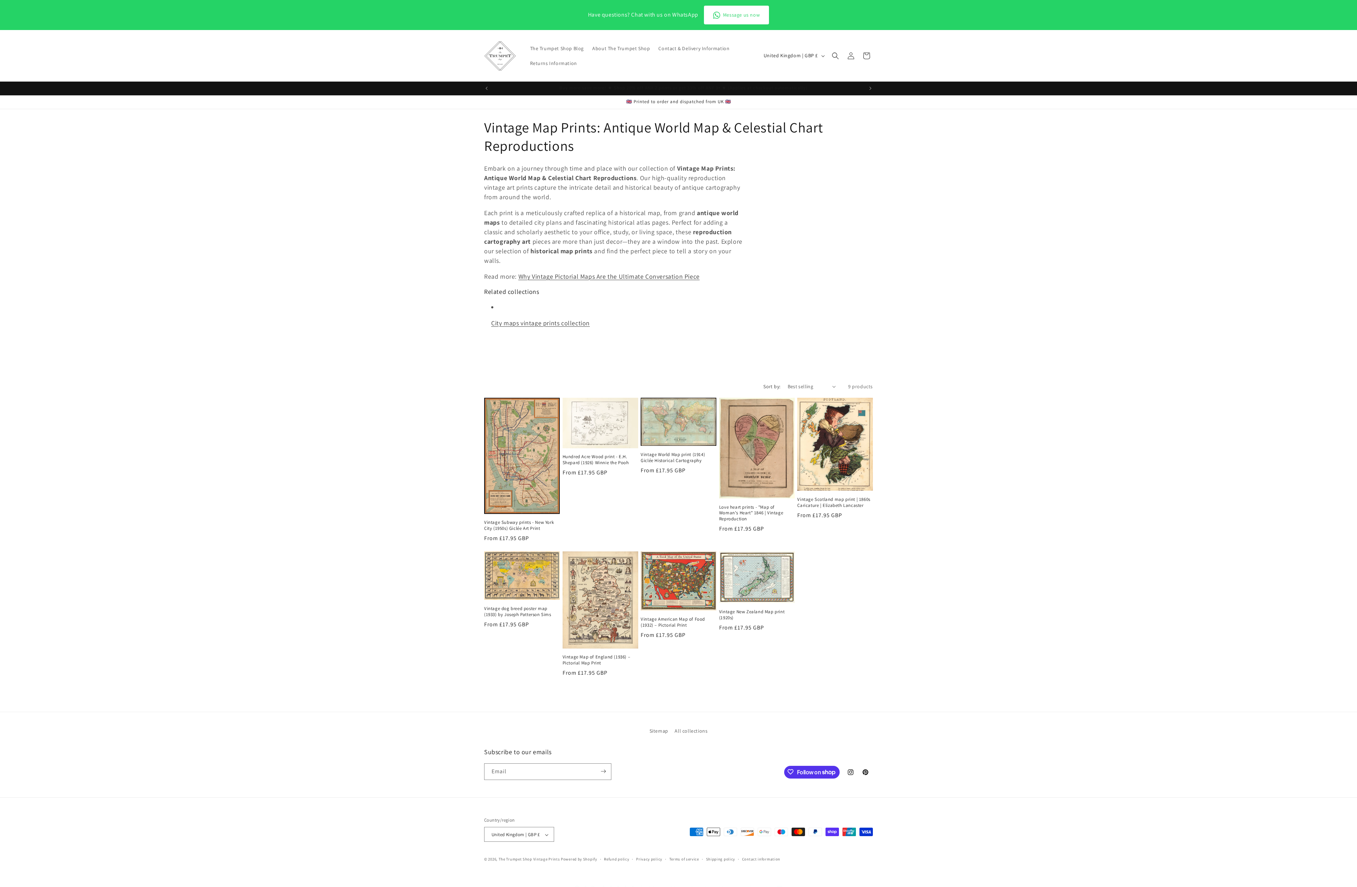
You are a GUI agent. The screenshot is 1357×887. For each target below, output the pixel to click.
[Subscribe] (603, 771)
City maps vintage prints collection (540, 323)
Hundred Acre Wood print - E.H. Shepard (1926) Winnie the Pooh (596, 460)
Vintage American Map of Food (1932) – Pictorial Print (673, 622)
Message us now (741, 15)
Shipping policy (720, 859)
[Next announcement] (870, 88)
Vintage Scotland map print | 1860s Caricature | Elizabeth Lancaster (833, 502)
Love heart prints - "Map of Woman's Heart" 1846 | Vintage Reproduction (751, 513)
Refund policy (616, 859)
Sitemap (659, 731)
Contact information (761, 859)
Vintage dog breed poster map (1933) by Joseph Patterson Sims (517, 611)
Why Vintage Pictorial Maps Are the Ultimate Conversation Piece (609, 276)
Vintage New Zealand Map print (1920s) (752, 615)
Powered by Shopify (579, 859)
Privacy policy (649, 859)
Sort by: (771, 386)
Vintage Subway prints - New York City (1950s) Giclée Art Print (519, 525)
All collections (691, 731)
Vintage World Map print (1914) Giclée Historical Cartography (673, 457)
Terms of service (684, 859)
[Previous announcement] (486, 88)
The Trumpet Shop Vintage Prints (529, 859)
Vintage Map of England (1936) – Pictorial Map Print (596, 660)
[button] (835, 56)
